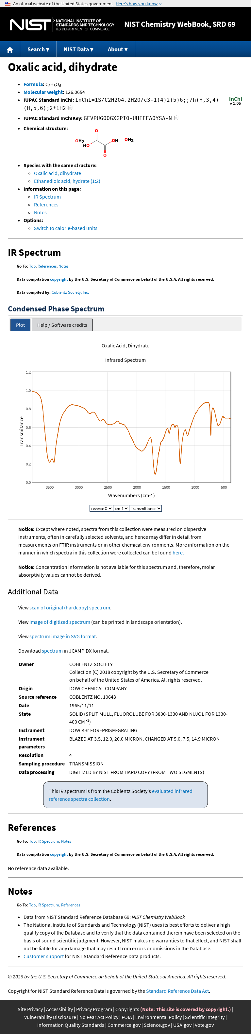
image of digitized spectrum (59, 622)
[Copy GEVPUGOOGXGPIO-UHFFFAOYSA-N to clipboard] (175, 119)
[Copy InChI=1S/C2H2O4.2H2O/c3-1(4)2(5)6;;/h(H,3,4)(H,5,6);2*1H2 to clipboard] (70, 109)
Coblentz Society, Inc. (70, 292)
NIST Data (76, 49)
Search (36, 49)
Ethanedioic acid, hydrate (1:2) (67, 181)
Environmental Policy (158, 1017)
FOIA (127, 1017)
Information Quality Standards (70, 1025)
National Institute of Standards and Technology (62, 24)
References (46, 204)
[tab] (20, 325)
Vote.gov (204, 1025)
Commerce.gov (124, 1025)
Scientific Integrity (205, 1017)
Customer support (44, 956)
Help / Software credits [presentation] (62, 325)
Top (32, 266)
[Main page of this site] (10, 49)
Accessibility (59, 1009)
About (115, 49)
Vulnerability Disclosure (50, 1017)
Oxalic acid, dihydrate (57, 173)
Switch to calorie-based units (65, 228)
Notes (40, 212)
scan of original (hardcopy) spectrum (69, 607)
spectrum (52, 650)
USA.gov (182, 1025)
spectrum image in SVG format (62, 636)
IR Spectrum (47, 196)
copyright (59, 279)
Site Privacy (30, 1009)
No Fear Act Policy (98, 1017)
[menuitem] (10, 49)
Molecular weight (43, 92)
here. (178, 552)
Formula (33, 84)
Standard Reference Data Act (177, 991)
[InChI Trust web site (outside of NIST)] (235, 104)
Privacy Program (94, 1009)
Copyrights (127, 1009)
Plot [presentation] (20, 325)
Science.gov (157, 1025)
